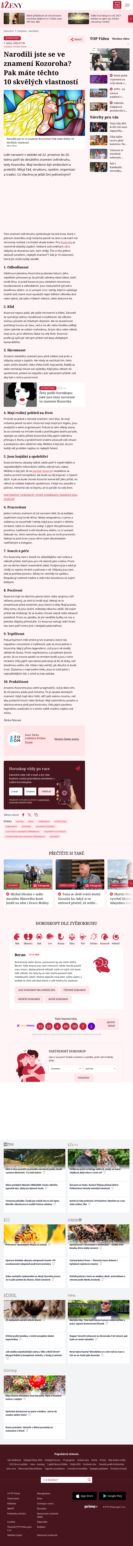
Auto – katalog (37, 1464)
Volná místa (13, 1498)
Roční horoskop (58, 999)
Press (39, 1498)
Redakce (41, 1526)
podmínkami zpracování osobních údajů (29, 801)
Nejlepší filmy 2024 (33, 1460)
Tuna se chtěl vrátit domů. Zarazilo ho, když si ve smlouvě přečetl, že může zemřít (79, 900)
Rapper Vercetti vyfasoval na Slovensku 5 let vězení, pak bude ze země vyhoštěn (98, 1338)
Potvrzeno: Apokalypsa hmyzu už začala (26, 1244)
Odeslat (46, 791)
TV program (69, 1460)
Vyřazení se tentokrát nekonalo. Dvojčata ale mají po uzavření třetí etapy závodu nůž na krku (118, 153)
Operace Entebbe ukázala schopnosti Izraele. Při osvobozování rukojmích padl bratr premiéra (30, 1262)
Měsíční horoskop (29, 999)
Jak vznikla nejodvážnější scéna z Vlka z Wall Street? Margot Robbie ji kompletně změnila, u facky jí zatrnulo (34, 1353)
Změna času (83, 1460)
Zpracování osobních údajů (47, 1515)
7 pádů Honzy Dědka (57, 1464)
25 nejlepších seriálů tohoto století (24, 1320)
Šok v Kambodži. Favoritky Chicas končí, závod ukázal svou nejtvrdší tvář (118, 167)
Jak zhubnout (14, 1460)
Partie (94, 1460)
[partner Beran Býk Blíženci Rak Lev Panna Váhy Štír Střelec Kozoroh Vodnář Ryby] (100, 1069)
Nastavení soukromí (47, 1535)
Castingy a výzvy (45, 1503)
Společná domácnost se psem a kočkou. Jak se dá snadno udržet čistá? (31, 1413)
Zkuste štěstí (111, 1024)
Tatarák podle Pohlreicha (111, 1464)
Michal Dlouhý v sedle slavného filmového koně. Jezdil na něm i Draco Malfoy (27, 898)
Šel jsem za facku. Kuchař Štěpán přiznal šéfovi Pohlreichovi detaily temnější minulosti (94, 1187)
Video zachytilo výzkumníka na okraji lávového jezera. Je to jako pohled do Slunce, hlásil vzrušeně (33, 1278)
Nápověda (42, 1521)
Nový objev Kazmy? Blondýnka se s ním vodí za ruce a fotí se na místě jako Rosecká (97, 1353)
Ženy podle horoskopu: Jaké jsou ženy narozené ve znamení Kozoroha (57, 397)
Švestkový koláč (118, 1468)
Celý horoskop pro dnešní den (36, 990)
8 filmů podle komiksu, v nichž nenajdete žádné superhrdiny (30, 1338)
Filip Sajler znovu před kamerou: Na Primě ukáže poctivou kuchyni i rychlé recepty (118, 140)
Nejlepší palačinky (99, 1468)
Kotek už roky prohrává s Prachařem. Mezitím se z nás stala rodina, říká (97, 1203)
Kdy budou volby (117, 1460)
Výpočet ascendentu (55, 1468)
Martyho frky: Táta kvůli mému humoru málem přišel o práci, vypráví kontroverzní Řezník (97, 1322)
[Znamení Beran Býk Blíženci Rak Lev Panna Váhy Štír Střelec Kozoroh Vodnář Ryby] (30, 791)
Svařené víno (89, 1464)
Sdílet (76, 40)
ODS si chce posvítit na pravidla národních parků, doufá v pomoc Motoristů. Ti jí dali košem (34, 1171)
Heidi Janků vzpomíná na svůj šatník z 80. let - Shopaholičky (119, 83)
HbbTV (10, 1508)
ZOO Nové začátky (18, 1464)
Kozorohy (66, 242)
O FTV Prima (13, 1493)
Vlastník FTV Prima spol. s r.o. (19, 1528)
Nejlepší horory (52, 1460)
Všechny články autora (66, 738)
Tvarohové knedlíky (77, 1468)
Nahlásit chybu (14, 1535)
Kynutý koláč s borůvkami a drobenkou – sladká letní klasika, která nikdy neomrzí (96, 1246)
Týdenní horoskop (74, 990)
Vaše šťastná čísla (66, 1019)
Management (43, 1493)
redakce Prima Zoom (15, 46)
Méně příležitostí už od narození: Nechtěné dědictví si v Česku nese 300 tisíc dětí (44, 18)
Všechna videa (120, 38)
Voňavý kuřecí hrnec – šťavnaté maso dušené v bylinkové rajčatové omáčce (94, 1262)
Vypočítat (83, 1077)
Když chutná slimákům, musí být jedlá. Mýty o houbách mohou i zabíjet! (33, 1397)
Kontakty (41, 1508)
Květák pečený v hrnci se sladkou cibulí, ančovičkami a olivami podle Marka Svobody (97, 1278)
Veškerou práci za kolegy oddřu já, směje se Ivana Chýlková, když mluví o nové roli (95, 1171)
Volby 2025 (75, 1464)
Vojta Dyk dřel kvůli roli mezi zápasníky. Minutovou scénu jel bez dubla (118, 127)
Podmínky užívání (16, 1513)
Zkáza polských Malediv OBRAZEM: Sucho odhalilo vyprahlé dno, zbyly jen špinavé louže (32, 1187)
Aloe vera (11, 1468)
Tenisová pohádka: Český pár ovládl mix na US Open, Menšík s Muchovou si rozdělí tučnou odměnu (33, 1203)
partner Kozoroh (43, 471)
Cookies (11, 1521)
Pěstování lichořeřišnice (30, 1468)
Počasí (103, 1460)
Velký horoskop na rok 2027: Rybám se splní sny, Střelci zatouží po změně (106, 18)
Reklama (11, 1503)
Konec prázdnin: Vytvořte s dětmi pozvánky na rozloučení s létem (29, 1429)
